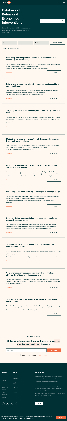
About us (4, 377)
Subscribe (54, 350)
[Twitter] (7, 403)
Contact (15, 392)
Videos (4, 384)
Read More (31, 418)
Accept (61, 417)
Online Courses (4, 393)
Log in (39, 403)
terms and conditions (41, 355)
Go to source (54, 72)
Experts (4, 397)
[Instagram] (15, 403)
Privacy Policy (15, 382)
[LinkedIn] (11, 403)
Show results (57, 42)
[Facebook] (3, 403)
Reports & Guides (5, 388)
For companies (16, 377)
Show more (9, 72)
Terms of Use (15, 388)
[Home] (6, 2)
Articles (4, 380)
